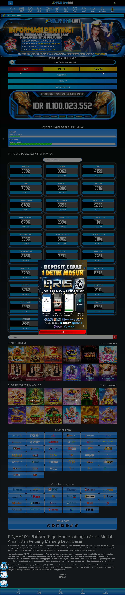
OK (62, 332)
